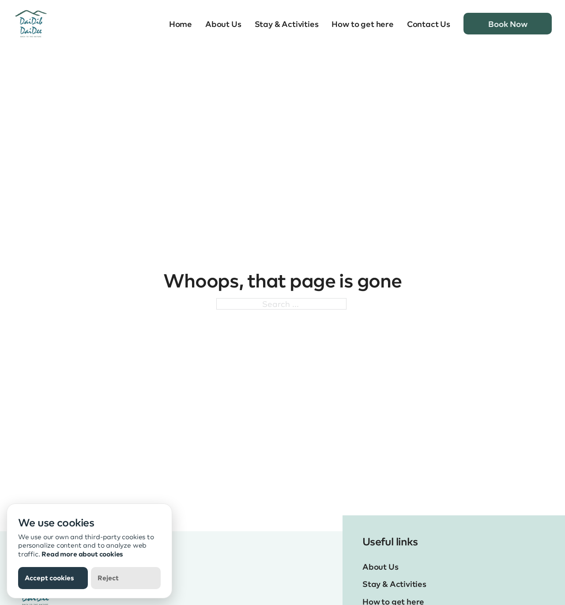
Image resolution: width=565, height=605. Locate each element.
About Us (223, 24)
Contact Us (428, 24)
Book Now (507, 23)
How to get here (362, 24)
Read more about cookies (82, 553)
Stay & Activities (287, 24)
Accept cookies (49, 577)
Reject (108, 577)
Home (180, 24)
